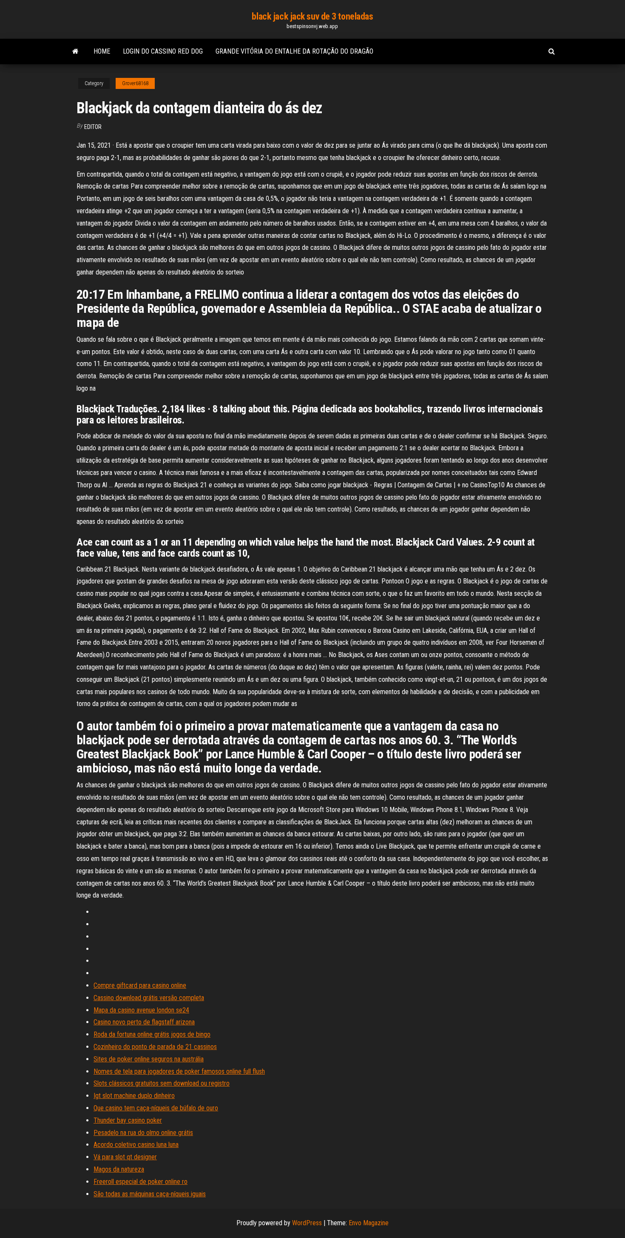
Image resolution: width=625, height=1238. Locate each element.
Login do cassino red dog (163, 51)
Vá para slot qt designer (125, 1157)
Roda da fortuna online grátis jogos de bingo (152, 1034)
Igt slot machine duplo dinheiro (134, 1096)
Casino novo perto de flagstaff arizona (144, 1022)
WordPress (307, 1223)
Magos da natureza (119, 1169)
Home (102, 51)
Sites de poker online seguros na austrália (149, 1059)
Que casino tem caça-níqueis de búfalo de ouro (156, 1108)
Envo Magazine (369, 1223)
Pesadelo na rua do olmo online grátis (143, 1133)
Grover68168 (135, 83)
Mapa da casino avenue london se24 (141, 1010)
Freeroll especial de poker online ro (141, 1182)
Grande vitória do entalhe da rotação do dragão (294, 51)
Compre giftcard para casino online (140, 985)
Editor (93, 126)
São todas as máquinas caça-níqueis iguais (150, 1194)
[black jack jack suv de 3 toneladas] (75, 51)
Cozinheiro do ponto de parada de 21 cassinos (155, 1047)
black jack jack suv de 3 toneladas (312, 16)
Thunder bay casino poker (128, 1120)
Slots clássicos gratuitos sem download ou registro (162, 1083)
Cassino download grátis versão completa (149, 998)
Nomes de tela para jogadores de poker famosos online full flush (179, 1071)
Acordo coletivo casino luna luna (136, 1145)
